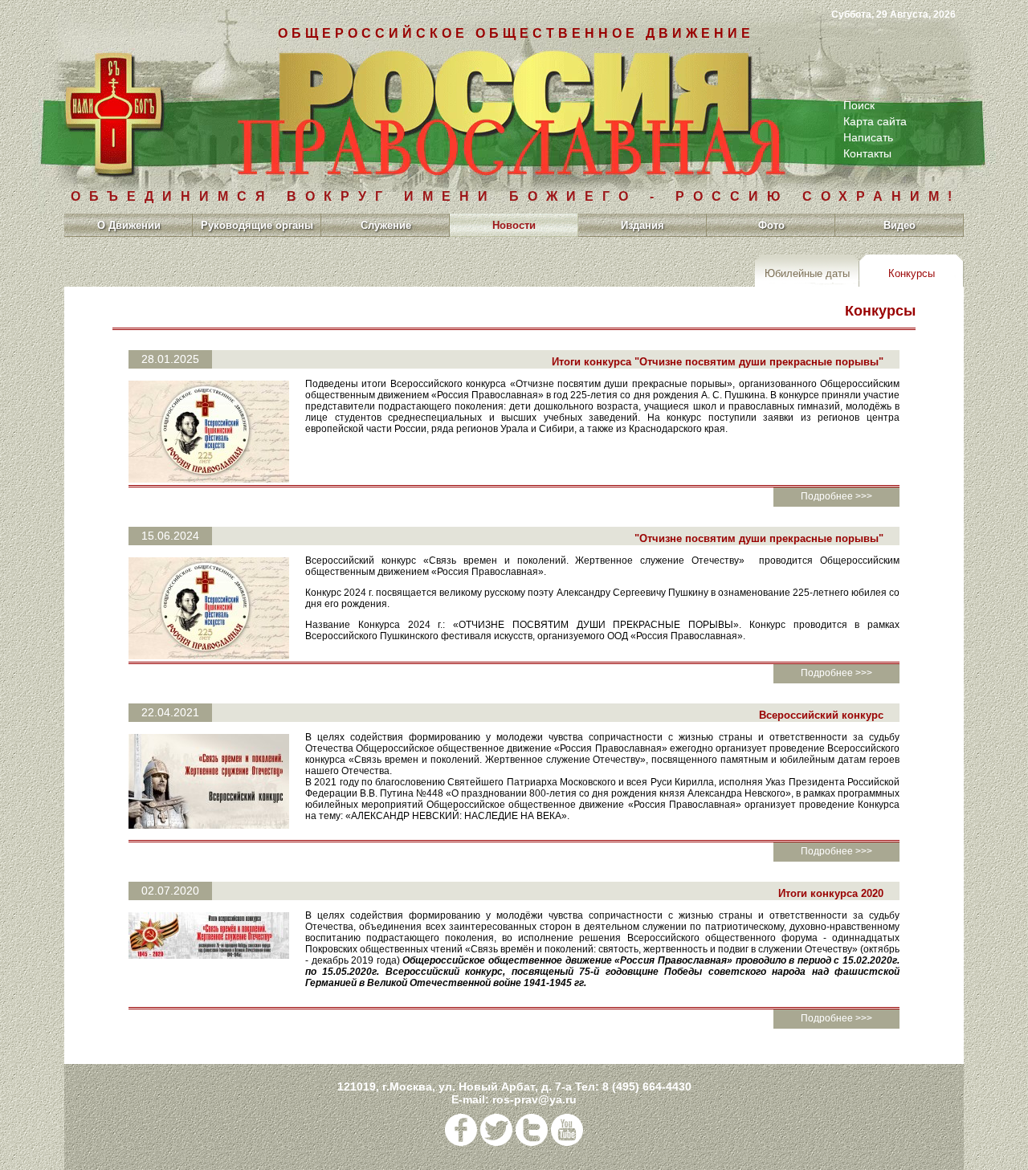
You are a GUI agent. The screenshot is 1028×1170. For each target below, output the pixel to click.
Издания (642, 225)
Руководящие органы (257, 225)
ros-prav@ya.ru (534, 1099)
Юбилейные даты (807, 273)
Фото (771, 225)
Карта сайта (875, 121)
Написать (868, 137)
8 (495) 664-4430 (646, 1086)
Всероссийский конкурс (821, 715)
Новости (514, 225)
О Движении (129, 225)
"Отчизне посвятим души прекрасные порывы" (758, 538)
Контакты (867, 153)
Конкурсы (911, 273)
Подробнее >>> (836, 496)
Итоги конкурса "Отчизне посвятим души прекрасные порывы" (717, 362)
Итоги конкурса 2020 (830, 893)
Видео (899, 225)
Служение (386, 225)
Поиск (859, 105)
